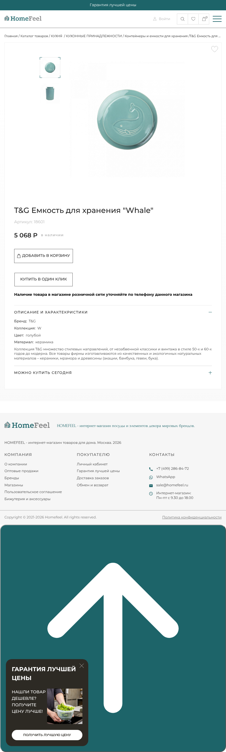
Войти (164, 19)
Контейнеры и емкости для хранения (156, 36)
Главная (11, 36)
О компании (15, 464)
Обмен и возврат (92, 485)
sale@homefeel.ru (172, 485)
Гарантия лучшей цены (98, 471)
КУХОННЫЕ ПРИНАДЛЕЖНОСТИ (94, 36)
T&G (32, 321)
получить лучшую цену (47, 735)
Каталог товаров (34, 36)
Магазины (13, 485)
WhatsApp (165, 477)
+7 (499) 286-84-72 (172, 469)
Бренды (11, 478)
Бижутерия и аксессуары (27, 499)
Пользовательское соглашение (33, 492)
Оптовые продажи (21, 471)
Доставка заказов (93, 478)
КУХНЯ (57, 36)
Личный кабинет (92, 464)
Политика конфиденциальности (192, 517)
